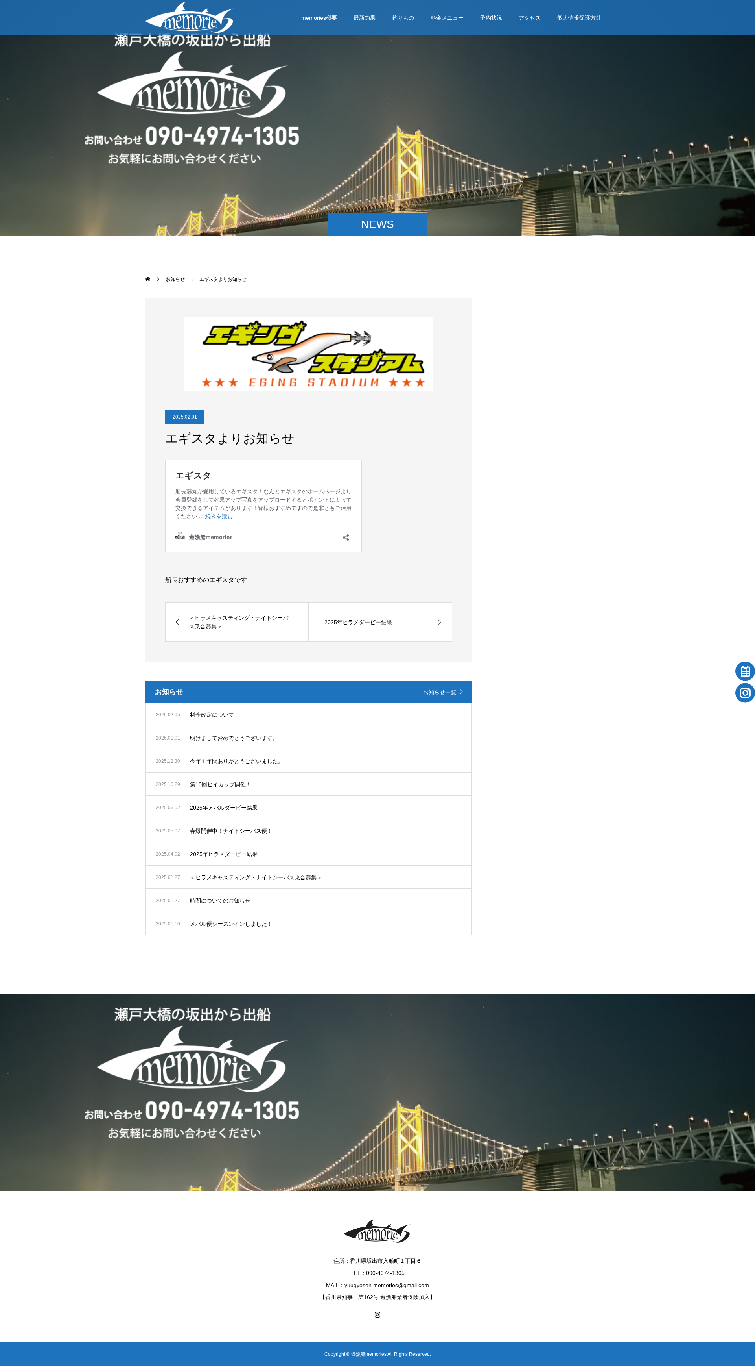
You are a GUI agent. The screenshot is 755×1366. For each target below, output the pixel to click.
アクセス (530, 18)
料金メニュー (447, 18)
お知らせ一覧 (439, 692)
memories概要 (319, 18)
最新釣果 (365, 18)
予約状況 (491, 18)
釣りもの (403, 18)
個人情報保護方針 (579, 18)
